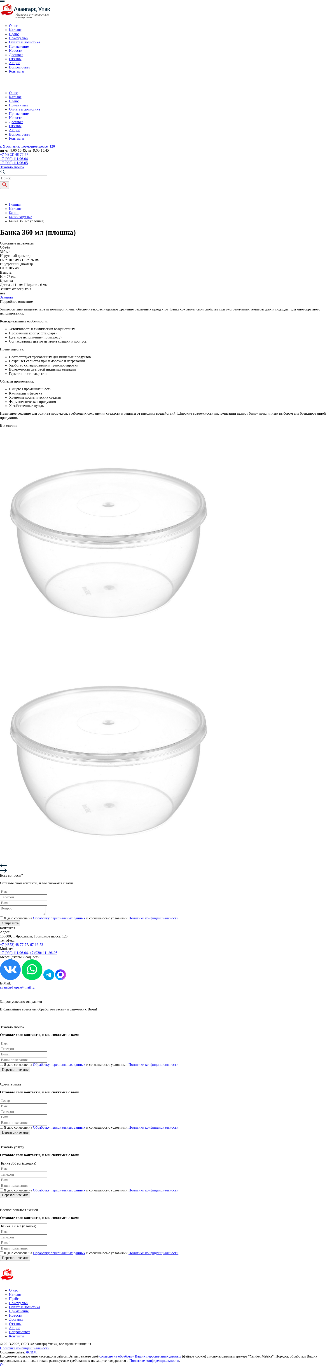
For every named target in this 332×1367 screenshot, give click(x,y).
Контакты (16, 71)
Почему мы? (18, 38)
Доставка (16, 55)
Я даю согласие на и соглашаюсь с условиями (91, 918)
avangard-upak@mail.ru (17, 987)
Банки (14, 213)
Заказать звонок (12, 167)
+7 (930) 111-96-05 (14, 163)
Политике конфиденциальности (154, 1360)
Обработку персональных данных (59, 918)
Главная (15, 204)
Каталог (15, 30)
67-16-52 (36, 945)
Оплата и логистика (24, 42)
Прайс (14, 34)
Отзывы (15, 59)
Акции (14, 63)
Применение (19, 46)
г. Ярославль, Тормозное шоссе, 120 (27, 146)
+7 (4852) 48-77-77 (14, 154)
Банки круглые (20, 217)
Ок (2, 1365)
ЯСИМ (31, 1352)
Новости (15, 50)
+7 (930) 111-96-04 (14, 159)
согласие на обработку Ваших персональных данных (140, 1356)
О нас (13, 26)
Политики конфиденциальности (153, 918)
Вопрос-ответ (19, 67)
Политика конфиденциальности (24, 1348)
